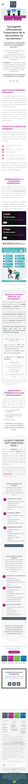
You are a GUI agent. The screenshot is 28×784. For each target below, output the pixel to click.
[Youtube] (18, 684)
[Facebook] (9, 684)
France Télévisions (10, 204)
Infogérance (8, 19)
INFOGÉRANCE (8, 474)
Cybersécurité (9, 16)
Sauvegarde (17, 19)
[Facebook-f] (11, 772)
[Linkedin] (14, 684)
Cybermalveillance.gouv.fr (19, 191)
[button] (11, 81)
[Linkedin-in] (9, 772)
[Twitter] (16, 772)
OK (14, 781)
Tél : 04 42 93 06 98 (14, 663)
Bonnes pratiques (20, 16)
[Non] (26, 778)
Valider (14, 769)
